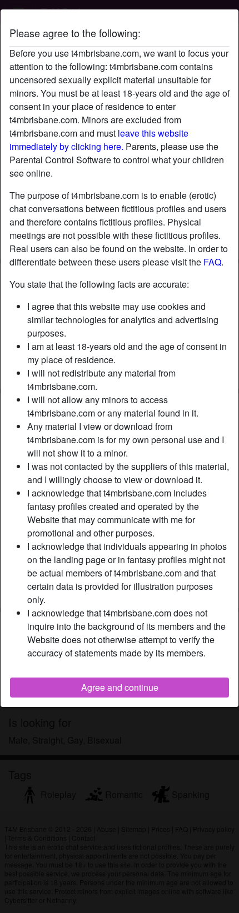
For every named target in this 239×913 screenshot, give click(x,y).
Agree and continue (119, 687)
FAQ (212, 261)
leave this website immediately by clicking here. (98, 140)
